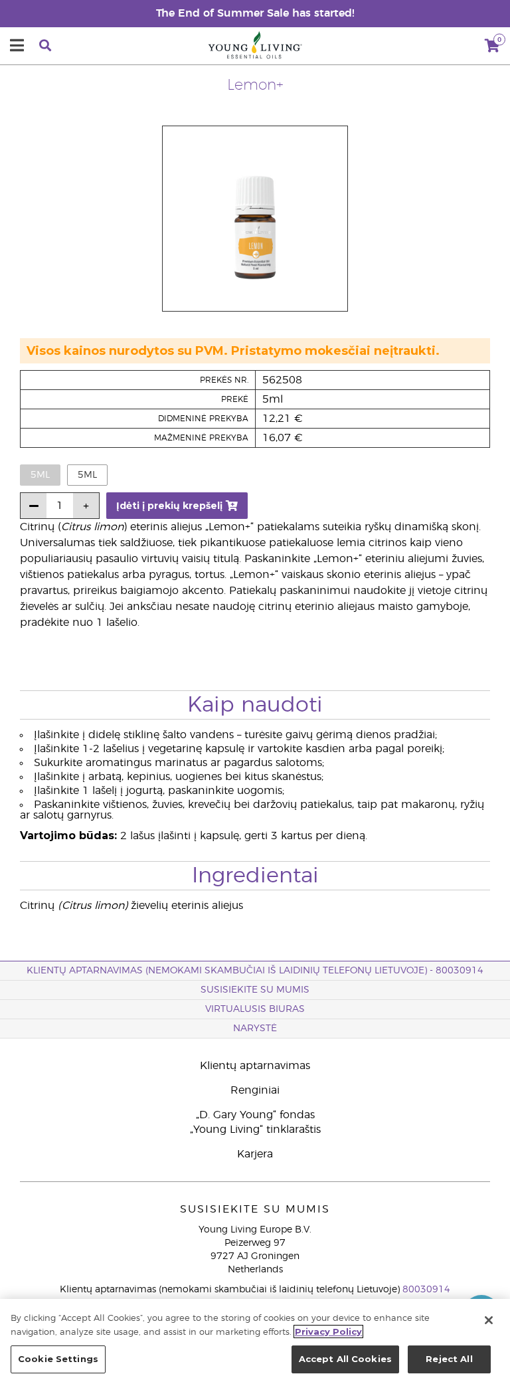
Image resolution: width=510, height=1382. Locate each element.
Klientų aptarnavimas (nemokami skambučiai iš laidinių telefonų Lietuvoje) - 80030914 (255, 970)
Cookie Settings (58, 1358)
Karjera (255, 1154)
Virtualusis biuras (255, 1009)
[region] (255, 1340)
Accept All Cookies (345, 1358)
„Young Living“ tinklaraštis (255, 1129)
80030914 (426, 1289)
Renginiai (255, 1090)
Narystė (255, 1028)
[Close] (488, 1320)
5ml (87, 475)
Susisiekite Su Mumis (255, 990)
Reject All (449, 1358)
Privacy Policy (328, 1331)
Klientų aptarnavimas (255, 1065)
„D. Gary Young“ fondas (255, 1115)
